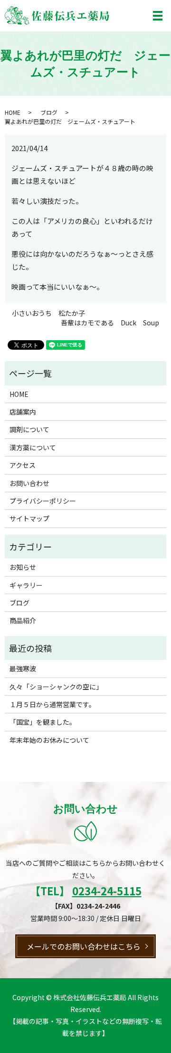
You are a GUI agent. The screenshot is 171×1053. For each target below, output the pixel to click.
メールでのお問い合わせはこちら (84, 946)
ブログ (48, 112)
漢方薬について (33, 447)
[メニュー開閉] (157, 15)
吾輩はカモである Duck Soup (110, 322)
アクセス (23, 465)
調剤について (29, 429)
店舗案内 (23, 411)
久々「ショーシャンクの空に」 (56, 686)
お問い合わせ (29, 483)
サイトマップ (29, 518)
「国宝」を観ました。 (43, 722)
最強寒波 (23, 668)
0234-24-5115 (107, 890)
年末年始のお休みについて (49, 740)
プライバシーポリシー (43, 501)
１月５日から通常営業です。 (52, 704)
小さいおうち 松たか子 (48, 313)
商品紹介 (23, 620)
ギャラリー (26, 585)
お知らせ (23, 567)
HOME (12, 112)
